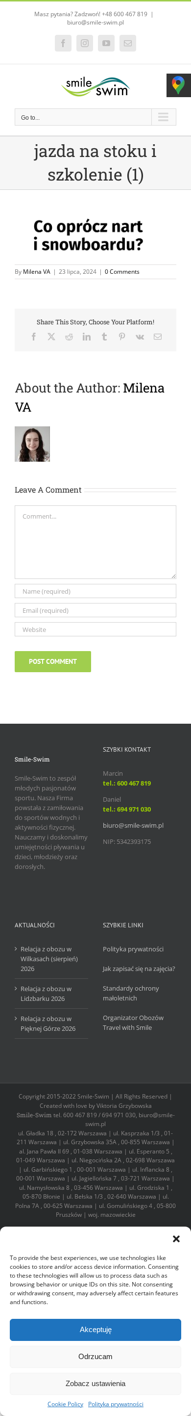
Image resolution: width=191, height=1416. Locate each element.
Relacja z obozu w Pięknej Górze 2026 (48, 1023)
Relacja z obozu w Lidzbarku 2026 (46, 993)
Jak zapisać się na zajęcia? (139, 968)
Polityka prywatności (115, 1404)
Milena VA (36, 271)
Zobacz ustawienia (95, 1383)
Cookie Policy (65, 1404)
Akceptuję (96, 1329)
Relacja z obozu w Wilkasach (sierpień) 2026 (49, 958)
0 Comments (122, 271)
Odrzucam (95, 1356)
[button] (176, 1239)
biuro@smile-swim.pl (95, 22)
